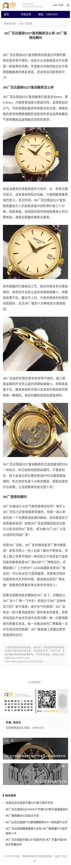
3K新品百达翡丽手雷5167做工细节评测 (29, 802)
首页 (6, 14)
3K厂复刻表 (26, 23)
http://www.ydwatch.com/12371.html (24, 661)
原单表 (16, 856)
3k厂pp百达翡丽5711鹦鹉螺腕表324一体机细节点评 (36, 822)
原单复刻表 (10, 23)
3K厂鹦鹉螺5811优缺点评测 (22, 815)
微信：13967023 (45, 14)
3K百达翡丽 (34, 682)
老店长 (17, 722)
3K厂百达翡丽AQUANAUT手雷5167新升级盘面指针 (36, 809)
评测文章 (26, 14)
